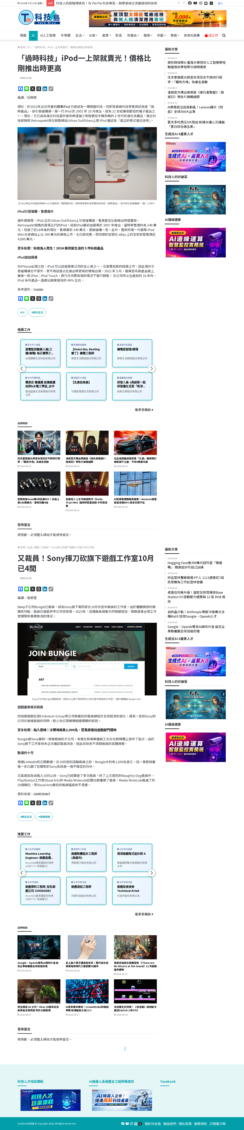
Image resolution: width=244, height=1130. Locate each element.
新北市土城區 (33, 345)
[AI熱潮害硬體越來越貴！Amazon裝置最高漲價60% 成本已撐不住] (135, 484)
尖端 (92, 35)
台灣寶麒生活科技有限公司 (40, 358)
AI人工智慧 (48, 35)
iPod (66, 106)
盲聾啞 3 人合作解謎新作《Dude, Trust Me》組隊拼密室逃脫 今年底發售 (86, 502)
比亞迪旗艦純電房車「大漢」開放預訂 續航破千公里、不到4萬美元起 (135, 460)
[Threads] (211, 3)
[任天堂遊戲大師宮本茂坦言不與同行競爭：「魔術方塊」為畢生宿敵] (39, 443)
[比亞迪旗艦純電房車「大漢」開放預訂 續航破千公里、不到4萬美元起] (135, 443)
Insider (39, 289)
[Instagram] (200, 3)
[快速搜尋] (223, 35)
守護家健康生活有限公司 (85, 391)
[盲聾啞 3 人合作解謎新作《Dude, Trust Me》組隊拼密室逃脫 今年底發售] (87, 484)
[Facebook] (190, 3)
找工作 (213, 35)
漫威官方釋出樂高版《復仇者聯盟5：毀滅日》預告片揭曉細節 (86, 460)
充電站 (132, 35)
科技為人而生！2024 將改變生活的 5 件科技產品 (68, 248)
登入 (220, 3)
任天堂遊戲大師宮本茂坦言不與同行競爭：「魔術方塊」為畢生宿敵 (39, 460)
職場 (147, 35)
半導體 (65, 35)
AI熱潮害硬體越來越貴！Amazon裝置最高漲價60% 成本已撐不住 (135, 500)
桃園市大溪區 (79, 378)
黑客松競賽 (192, 35)
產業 (105, 35)
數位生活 (38, 312)
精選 (23, 35)
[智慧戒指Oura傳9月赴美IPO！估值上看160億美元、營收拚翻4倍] (39, 484)
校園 (160, 35)
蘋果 (60, 106)
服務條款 (200, 1123)
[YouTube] (195, 3)
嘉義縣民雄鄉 (125, 378)
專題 (173, 35)
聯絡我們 (169, 1123)
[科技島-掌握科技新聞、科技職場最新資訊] (39, 17)
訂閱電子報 (218, 1123)
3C (33, 35)
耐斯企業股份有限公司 (129, 391)
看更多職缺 (143, 409)
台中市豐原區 (33, 378)
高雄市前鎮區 (125, 345)
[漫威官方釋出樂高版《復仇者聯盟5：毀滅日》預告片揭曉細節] (87, 443)
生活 (78, 35)
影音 (119, 35)
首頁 (22, 47)
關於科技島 (153, 1123)
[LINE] (206, 3)
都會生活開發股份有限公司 (86, 358)
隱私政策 (185, 1123)
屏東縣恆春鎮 (79, 345)
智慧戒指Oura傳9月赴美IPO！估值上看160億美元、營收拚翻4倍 (38, 500)
